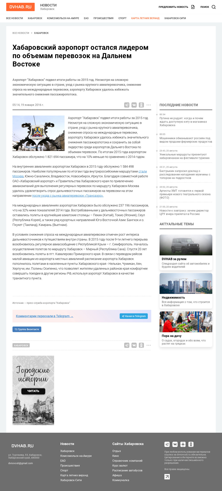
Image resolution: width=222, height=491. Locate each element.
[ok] (191, 444)
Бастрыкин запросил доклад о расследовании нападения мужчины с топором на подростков (185, 174)
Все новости (14, 18)
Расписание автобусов (127, 470)
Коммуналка (120, 480)
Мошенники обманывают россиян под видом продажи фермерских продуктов (186, 140)
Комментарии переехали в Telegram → (44, 316)
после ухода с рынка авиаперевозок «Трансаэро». (68, 195)
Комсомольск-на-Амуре (63, 18)
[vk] (175, 444)
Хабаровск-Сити (175, 18)
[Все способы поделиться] (148, 105)
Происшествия (103, 18)
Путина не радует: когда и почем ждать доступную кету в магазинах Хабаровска (183, 122)
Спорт (122, 18)
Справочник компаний (127, 460)
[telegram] (167, 444)
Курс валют (120, 465)
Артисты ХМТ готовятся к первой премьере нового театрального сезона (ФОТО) (185, 194)
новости (48, 5)
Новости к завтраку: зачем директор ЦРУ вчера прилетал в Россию (184, 212)
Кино (115, 456)
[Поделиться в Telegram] (126, 105)
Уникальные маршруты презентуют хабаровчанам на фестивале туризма (185, 156)
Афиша (117, 475)
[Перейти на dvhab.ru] (20, 7)
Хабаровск (35, 18)
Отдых (116, 451)
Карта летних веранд (145, 18)
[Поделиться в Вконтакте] (134, 105)
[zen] (183, 444)
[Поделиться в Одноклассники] (141, 105)
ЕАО (86, 18)
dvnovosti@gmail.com (20, 463)
